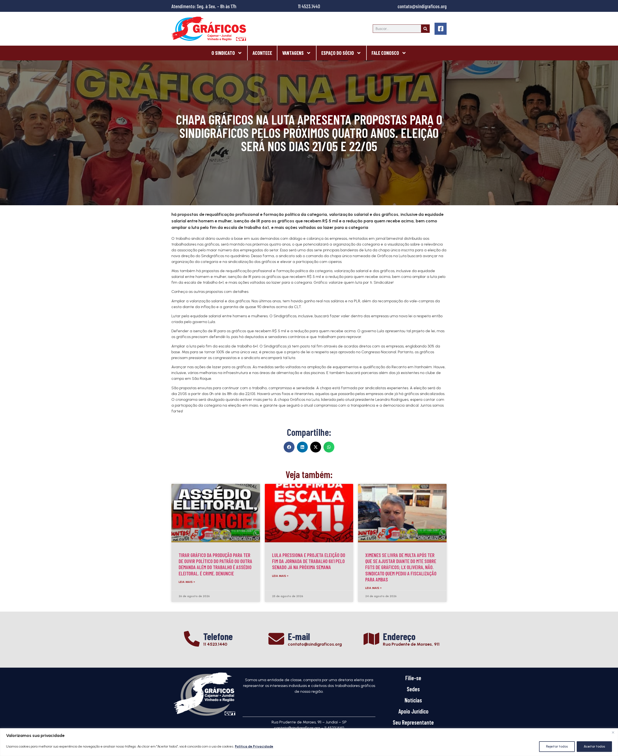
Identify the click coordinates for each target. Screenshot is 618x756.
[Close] (613, 732)
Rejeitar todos (557, 746)
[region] (309, 742)
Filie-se (413, 677)
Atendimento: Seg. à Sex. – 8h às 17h (203, 6)
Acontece (262, 53)
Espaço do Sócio (337, 53)
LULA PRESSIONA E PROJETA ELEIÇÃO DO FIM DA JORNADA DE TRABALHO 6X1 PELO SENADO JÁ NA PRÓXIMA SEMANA (308, 561)
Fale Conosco (385, 53)
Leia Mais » (187, 582)
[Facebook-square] (441, 29)
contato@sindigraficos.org (422, 6)
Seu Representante (413, 722)
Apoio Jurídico (413, 711)
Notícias (413, 700)
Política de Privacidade (254, 746)
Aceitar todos (594, 746)
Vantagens (293, 53)
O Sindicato (223, 53)
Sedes (413, 688)
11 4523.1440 (309, 6)
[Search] (425, 29)
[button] (289, 447)
